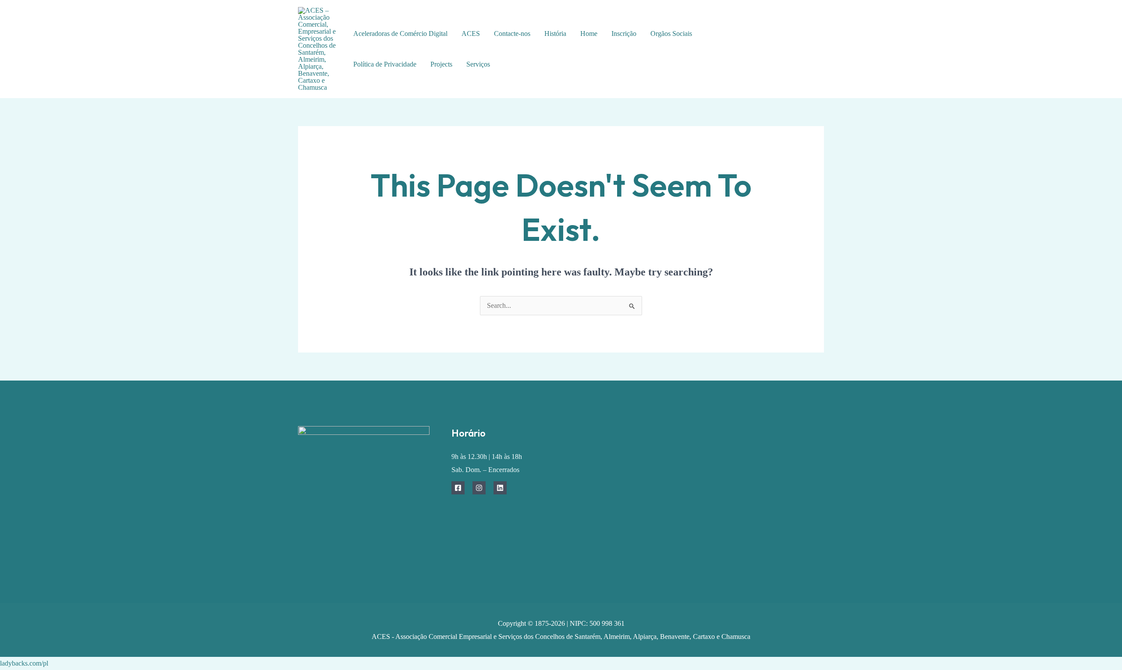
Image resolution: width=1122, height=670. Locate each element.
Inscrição (623, 33)
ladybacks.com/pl (24, 663)
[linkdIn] (794, 56)
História (555, 33)
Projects (441, 64)
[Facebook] (788, 43)
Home (588, 33)
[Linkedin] (500, 487)
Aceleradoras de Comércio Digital (400, 33)
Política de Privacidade (384, 64)
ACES (471, 33)
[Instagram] (479, 487)
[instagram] (807, 43)
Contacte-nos (512, 33)
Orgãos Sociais (671, 33)
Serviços (478, 64)
